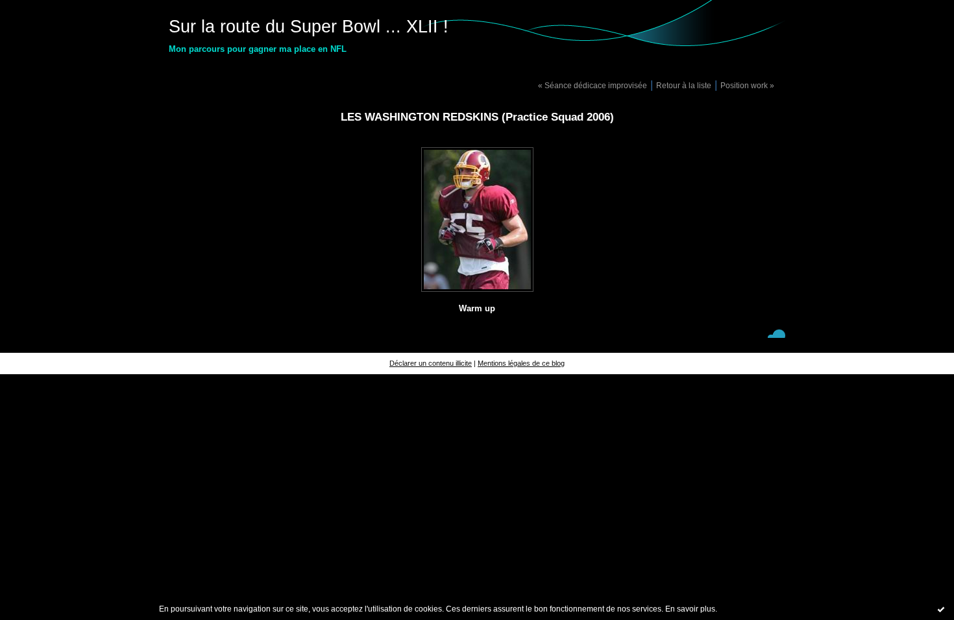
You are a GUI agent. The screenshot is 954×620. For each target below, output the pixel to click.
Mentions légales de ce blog (521, 363)
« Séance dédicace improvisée (592, 85)
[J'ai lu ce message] (941, 609)
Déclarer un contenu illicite (430, 363)
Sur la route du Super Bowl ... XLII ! (308, 26)
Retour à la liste (683, 85)
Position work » (747, 85)
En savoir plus (690, 609)
